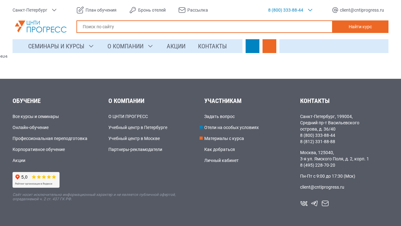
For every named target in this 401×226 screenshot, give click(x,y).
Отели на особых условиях (231, 127)
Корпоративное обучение (39, 149)
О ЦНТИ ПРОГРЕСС (128, 116)
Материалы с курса (224, 138)
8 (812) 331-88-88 (317, 141)
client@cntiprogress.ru (322, 187)
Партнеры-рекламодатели (135, 149)
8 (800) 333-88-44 (317, 135)
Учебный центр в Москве (134, 138)
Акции (19, 160)
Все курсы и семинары (36, 116)
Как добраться (219, 149)
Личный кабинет (221, 160)
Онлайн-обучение (31, 127)
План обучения (101, 10)
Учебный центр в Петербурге (137, 127)
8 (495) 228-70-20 (317, 165)
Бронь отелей (152, 10)
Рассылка (197, 10)
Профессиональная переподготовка (50, 138)
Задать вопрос (219, 116)
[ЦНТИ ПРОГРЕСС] (41, 27)
